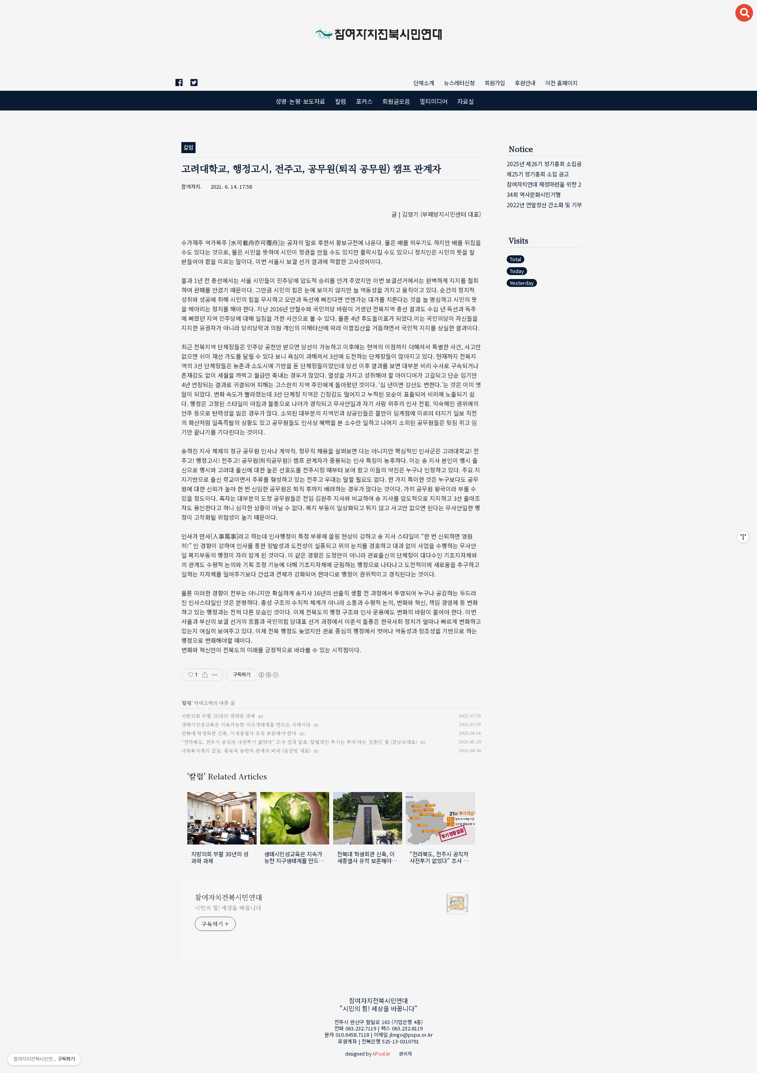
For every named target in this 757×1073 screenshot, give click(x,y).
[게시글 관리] (215, 675)
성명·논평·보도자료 (300, 101)
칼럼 (340, 101)
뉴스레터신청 (459, 83)
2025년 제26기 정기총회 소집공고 (544, 163)
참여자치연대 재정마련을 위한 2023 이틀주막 (544, 184)
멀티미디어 (433, 101)
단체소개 (424, 83)
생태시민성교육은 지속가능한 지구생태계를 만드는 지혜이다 (246, 724)
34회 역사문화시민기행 (534, 194)
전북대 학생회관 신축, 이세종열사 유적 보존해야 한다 (238, 733)
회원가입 (495, 83)
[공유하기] (205, 675)
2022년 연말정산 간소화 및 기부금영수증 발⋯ (544, 204)
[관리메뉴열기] (743, 537)
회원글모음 (396, 101)
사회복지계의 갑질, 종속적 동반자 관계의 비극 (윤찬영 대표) (246, 750)
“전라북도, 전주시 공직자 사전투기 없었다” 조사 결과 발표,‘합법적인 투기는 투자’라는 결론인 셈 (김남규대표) (299, 741)
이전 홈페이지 (561, 83)
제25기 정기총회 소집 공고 (538, 174)
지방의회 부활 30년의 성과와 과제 (218, 715)
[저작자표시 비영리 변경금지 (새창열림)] (268, 675)
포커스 (364, 101)
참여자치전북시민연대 (228, 897)
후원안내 (525, 83)
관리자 (405, 1053)
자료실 (465, 101)
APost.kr (381, 1053)
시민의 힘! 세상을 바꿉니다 (228, 908)
